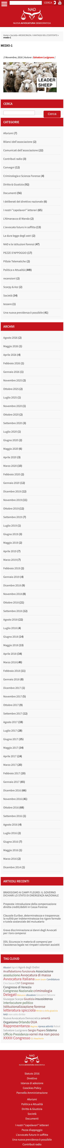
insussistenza (44, 999)
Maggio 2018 (10, 645)
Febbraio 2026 (11, 363)
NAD (5, 1014)
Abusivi (7, 967)
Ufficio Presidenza (16, 1034)
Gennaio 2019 (11, 577)
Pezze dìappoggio (32, 1130)
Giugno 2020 (10, 440)
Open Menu (4, 4)
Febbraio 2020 (11, 474)
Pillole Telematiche (14, 261)
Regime (34, 1026)
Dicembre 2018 (12, 585)
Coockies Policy (32, 1088)
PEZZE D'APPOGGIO (15, 253)
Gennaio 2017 (11, 782)
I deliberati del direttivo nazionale (23, 201)
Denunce (21, 995)
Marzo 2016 (10, 859)
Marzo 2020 (10, 466)
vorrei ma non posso (44, 1034)
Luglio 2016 (10, 833)
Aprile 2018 (10, 654)
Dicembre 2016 (12, 790)
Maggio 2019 (10, 543)
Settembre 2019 (12, 517)
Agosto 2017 (10, 722)
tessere (7, 304)
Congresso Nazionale (18, 991)
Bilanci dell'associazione (17, 142)
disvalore (31, 995)
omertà (45, 1018)
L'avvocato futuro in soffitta (19, 227)
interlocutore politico (18, 1003)
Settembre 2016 (12, 816)
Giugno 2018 (10, 637)
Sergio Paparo (37, 1030)
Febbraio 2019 (11, 568)
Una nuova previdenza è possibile (23, 312)
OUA (34, 1022)
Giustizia (29, 999)
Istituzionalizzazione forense (24, 1006)
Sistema (51, 1030)
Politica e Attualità (14, 270)
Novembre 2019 (12, 500)
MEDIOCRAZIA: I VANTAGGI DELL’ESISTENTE (38, 35)
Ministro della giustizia (47, 1010)
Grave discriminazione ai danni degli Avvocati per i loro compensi (30, 931)
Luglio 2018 (10, 628)
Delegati (10, 995)
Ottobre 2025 (11, 389)
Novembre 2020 (12, 406)
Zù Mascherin (37, 1038)
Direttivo (32, 1078)
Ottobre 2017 (11, 705)
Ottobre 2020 (11, 414)
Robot (57, 1026)
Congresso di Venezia (17, 987)
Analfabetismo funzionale (19, 971)
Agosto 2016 (10, 824)
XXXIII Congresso (16, 1038)
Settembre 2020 (12, 423)
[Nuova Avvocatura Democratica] (32, 26)
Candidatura (53, 979)
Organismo (10, 1022)
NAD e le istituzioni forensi (18, 244)
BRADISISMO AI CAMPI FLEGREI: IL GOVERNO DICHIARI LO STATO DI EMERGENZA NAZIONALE (31, 894)
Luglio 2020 (10, 432)
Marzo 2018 (10, 662)
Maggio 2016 (10, 850)
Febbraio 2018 (11, 671)
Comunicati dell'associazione (20, 150)
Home (6, 35)
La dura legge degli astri (17, 236)
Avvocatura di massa (35, 975)
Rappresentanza (16, 1026)
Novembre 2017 (12, 696)
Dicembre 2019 (12, 491)
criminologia (42, 991)
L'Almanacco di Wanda (16, 218)
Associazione (44, 971)
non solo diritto (16, 1014)
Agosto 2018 (10, 619)
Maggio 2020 (10, 449)
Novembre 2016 (12, 799)
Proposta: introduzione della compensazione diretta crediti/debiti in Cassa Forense (29, 905)
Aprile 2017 (10, 756)
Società (13, 35)
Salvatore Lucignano (43, 57)
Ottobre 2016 (11, 807)
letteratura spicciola (19, 1010)
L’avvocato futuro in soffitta (32, 1135)
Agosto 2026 (10, 338)
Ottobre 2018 (11, 602)
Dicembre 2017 (12, 688)
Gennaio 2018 (11, 679)
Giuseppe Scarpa (13, 999)
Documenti (10, 193)
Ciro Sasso (9, 983)
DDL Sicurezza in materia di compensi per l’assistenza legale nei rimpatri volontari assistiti (31, 943)
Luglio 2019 (10, 525)
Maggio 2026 (10, 346)
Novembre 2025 (12, 380)
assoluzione (11, 975)
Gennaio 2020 (11, 483)
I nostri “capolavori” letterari (32, 1125)
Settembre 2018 (12, 611)
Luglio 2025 (10, 397)
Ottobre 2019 (11, 508)
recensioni (9, 278)
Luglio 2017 (10, 730)
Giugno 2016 (10, 842)
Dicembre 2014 (12, 867)
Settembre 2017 (12, 713)
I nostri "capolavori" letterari (20, 210)
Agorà (14, 967)
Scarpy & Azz (10, 287)
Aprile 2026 (10, 355)
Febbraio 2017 (11, 773)
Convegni (9, 167)
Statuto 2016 (32, 1073)
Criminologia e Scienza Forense (21, 176)
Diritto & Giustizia (13, 184)
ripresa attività (45, 1026)
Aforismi (8, 133)
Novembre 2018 (12, 594)
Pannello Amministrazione (32, 1093)
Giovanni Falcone (45, 995)
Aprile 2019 (10, 551)
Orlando (24, 1022)
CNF (17, 983)
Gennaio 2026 (11, 372)
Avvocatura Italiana (19, 979)
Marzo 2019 (10, 560)
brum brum (40, 979)
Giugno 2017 (10, 739)
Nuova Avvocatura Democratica (21, 1018)
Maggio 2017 (10, 748)
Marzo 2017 (10, 765)
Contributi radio (12, 159)
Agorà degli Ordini (28, 967)
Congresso (27, 983)
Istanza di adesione (32, 1083)
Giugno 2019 (10, 534)
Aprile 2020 (10, 457)
